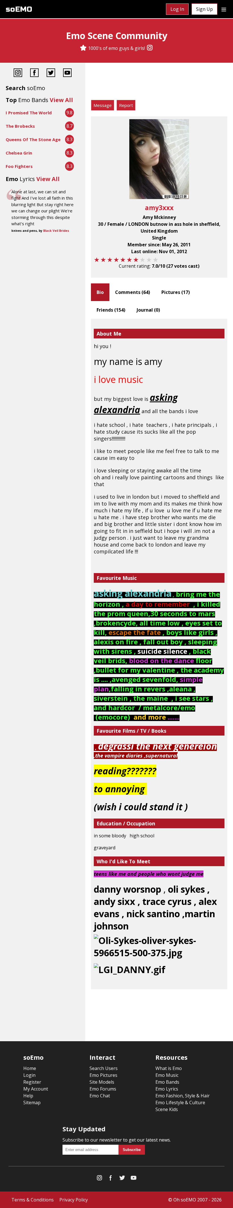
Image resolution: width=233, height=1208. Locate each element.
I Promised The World (29, 112)
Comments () (132, 292)
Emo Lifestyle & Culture (180, 1102)
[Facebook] (34, 73)
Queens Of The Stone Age (33, 139)
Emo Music (166, 1075)
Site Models (102, 1082)
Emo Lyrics (166, 1089)
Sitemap (32, 1102)
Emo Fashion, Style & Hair (182, 1096)
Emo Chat (100, 1096)
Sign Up (204, 9)
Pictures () (175, 292)
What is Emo (168, 1068)
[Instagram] (149, 48)
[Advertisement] (159, 82)
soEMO (19, 9)
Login (29, 1075)
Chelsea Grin (19, 153)
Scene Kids (166, 1109)
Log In (177, 9)
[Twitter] (51, 73)
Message (102, 105)
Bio (100, 292)
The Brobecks (20, 126)
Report (126, 105)
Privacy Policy (73, 1200)
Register (32, 1082)
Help (28, 1096)
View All (61, 100)
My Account (35, 1089)
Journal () (148, 310)
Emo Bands (167, 1082)
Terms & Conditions (32, 1200)
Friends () (111, 310)
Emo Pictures (103, 1075)
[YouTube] (67, 73)
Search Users (104, 1068)
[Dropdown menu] (224, 9)
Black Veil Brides (56, 231)
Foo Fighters (19, 166)
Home (29, 1068)
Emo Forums (103, 1089)
